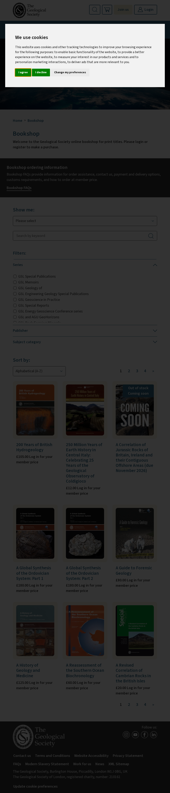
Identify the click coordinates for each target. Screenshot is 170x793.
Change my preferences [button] (70, 72)
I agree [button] (23, 72)
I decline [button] (41, 72)
